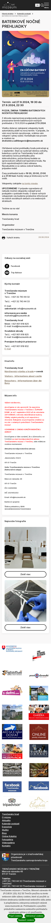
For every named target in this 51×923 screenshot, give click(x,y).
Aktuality (6, 820)
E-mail (8, 349)
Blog (4, 833)
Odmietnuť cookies (34, 916)
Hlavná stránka (7, 14)
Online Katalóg (9, 836)
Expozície (7, 826)
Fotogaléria (7, 839)
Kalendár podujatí (24, 14)
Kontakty (6, 845)
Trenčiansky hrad (10, 814)
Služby (5, 830)
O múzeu (6, 817)
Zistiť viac (25, 574)
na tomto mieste (30, 183)
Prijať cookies (15, 916)
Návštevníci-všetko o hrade (19, 371)
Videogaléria (8, 842)
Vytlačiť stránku (13, 237)
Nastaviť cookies (26, 920)
